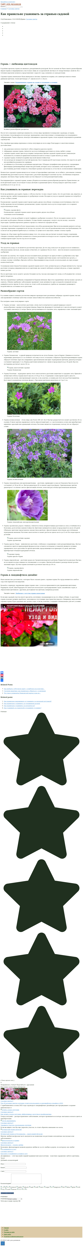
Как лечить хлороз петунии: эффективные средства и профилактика (26, 1114)
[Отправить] (41, 680)
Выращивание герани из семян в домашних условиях (36, 82)
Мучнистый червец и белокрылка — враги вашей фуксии (22, 1134)
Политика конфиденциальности (13, 1236)
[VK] (41, 678)
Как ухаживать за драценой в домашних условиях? (22, 708)
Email (3, 1167)
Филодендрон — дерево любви (12, 1145)
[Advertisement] (41, 49)
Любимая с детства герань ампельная (30, 593)
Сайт (2, 1171)
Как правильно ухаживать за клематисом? (19, 706)
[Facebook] (41, 672)
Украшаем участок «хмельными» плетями (16, 1125)
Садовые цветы (31, 19)
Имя (2, 1164)
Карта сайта (7, 1234)
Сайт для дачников (11, 4)
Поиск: (3, 6)
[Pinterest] (41, 675)
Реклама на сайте (9, 1232)
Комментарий (6, 1183)
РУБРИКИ (4, 1199)
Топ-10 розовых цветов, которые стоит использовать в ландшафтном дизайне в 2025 (32, 1103)
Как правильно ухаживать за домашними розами (22, 703)
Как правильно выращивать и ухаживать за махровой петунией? (28, 701)
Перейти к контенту (8, 2)
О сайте (6, 1230)
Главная (6, 1228)
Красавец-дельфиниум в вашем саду (14, 1154)
